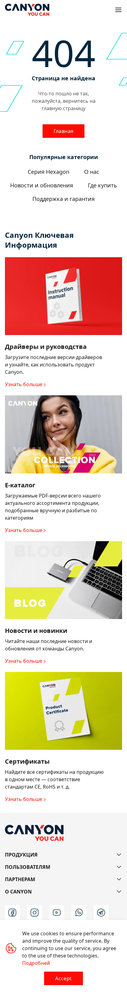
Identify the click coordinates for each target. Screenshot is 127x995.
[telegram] (101, 912)
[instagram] (34, 912)
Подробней (36, 963)
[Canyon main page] (27, 10)
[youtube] (56, 912)
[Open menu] (118, 10)
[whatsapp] (79, 912)
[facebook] (12, 912)
